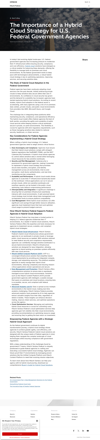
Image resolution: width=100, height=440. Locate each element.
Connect (74, 410)
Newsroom (12, 416)
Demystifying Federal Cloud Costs (20, 384)
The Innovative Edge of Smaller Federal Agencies (25, 386)
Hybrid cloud (30, 66)
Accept (20, 434)
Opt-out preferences (15, 437)
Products (33, 416)
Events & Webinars (55, 416)
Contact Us (74, 414)
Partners (74, 419)
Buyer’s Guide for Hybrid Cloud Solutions (37, 365)
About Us (12, 414)
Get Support (75, 416)
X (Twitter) (78, 431)
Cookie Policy (79, 437)
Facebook (74, 431)
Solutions (33, 414)
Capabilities (34, 410)
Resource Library (55, 414)
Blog (52, 419)
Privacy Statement (25, 437)
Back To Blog (16, 18)
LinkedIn (83, 431)
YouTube (88, 431)
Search (86, 2)
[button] (37, 421)
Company (13, 410)
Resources (54, 410)
